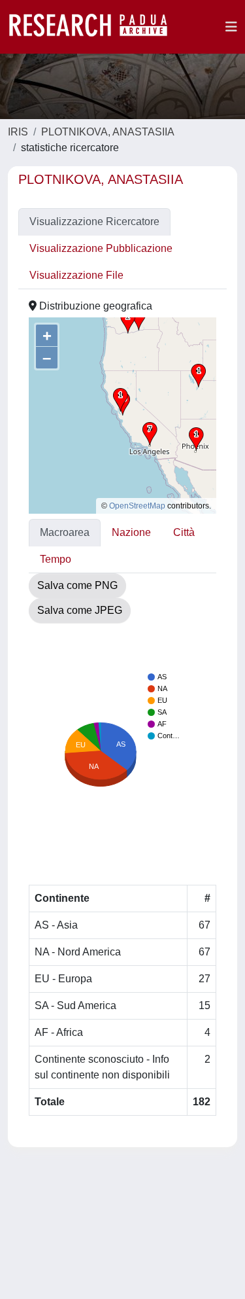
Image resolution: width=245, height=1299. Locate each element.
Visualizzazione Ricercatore (94, 221)
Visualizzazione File (76, 275)
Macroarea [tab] (65, 532)
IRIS (18, 131)
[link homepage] (95, 27)
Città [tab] (184, 532)
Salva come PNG (77, 585)
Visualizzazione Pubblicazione (100, 248)
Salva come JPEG (79, 610)
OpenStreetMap (137, 505)
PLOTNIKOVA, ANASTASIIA (107, 131)
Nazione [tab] (131, 532)
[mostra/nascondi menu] (231, 26)
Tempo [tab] (55, 559)
